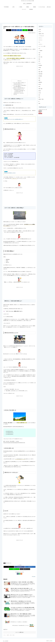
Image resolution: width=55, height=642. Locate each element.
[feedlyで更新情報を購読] (19, 574)
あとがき (15, 94)
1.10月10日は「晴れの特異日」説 (20, 90)
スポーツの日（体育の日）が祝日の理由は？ (19, 85)
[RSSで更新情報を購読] (21, 574)
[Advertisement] (27, 17)
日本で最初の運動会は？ (17, 86)
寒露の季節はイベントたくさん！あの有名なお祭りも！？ (13, 119)
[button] (30, 30)
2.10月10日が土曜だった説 (19, 91)
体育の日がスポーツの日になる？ (19, 93)
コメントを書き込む (19, 632)
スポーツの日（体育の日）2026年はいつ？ (19, 82)
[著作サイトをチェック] (17, 574)
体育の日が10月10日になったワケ (19, 89)
